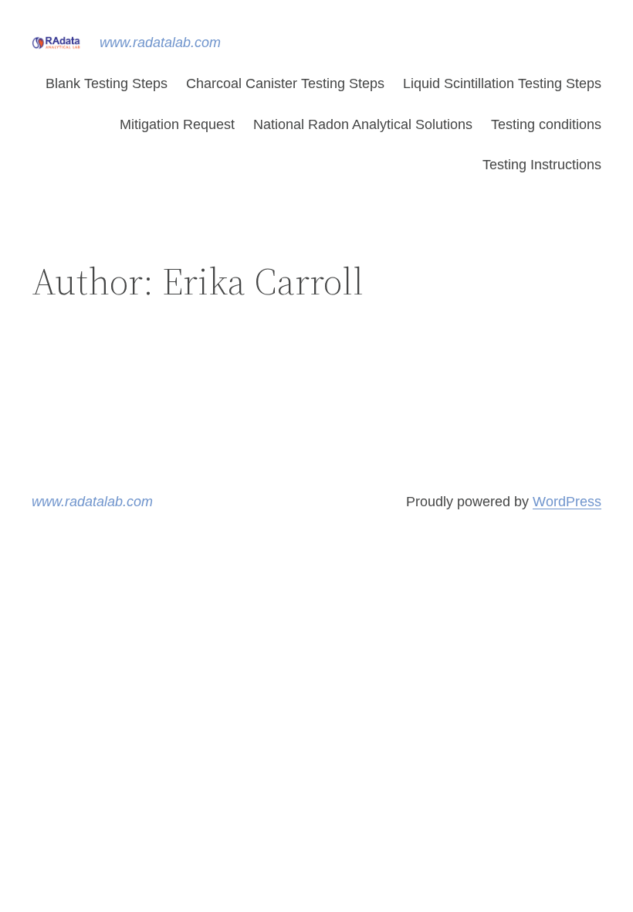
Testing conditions (546, 124)
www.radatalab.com (160, 42)
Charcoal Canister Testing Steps (285, 83)
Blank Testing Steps (107, 83)
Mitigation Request (177, 124)
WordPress (567, 501)
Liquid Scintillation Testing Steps (502, 83)
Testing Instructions (541, 164)
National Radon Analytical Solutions (362, 124)
